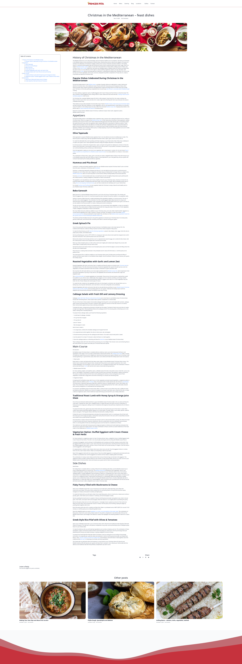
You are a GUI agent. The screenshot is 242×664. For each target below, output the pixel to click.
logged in (28, 568)
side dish (102, 339)
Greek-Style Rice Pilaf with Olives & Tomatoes (36, 81)
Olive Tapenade (29, 64)
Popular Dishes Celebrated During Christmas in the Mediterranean (41, 61)
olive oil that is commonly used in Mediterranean (117, 89)
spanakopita (126, 381)
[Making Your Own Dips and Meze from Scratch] (52, 600)
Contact (152, 3)
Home (115, 3)
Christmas (91, 381)
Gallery (146, 3)
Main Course (26, 73)
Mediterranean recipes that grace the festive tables (117, 103)
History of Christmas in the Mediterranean (33, 59)
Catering (126, 3)
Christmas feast (123, 265)
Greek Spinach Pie (30, 69)
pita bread (79, 176)
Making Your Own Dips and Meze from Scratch (33, 620)
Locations (138, 3)
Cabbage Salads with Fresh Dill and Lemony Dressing (38, 72)
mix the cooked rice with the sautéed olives (89, 537)
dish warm (82, 539)
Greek (82, 71)
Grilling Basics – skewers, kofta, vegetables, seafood (172, 620)
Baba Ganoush (29, 67)
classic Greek (83, 68)
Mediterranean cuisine (82, 66)
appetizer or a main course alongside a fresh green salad (104, 511)
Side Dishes (25, 78)
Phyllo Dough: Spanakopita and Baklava (100, 620)
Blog (132, 3)
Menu (120, 3)
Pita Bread (97, 168)
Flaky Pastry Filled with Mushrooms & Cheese (36, 79)
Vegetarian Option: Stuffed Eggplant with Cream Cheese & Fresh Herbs (42, 76)
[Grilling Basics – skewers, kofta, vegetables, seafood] (189, 600)
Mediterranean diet (111, 106)
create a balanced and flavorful (87, 108)
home (85, 366)
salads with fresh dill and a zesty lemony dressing (89, 298)
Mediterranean (92, 84)
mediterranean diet (117, 353)
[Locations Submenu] (142, 3)
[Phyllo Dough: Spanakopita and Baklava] (121, 600)
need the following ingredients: (96, 231)
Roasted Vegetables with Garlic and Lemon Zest (37, 70)
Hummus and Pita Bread (31, 66)
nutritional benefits (79, 276)
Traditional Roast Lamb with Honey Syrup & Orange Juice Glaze (40, 75)
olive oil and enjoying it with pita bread (85, 183)
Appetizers (25, 62)
